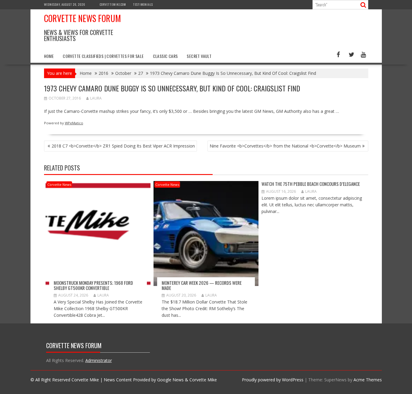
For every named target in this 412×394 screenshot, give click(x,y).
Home (49, 56)
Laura (96, 98)
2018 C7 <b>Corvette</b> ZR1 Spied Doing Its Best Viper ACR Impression (123, 146)
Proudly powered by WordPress (272, 380)
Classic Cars (165, 56)
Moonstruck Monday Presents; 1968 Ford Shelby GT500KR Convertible (93, 285)
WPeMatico (74, 123)
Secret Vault (199, 56)
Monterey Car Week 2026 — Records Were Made (202, 285)
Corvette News (59, 184)
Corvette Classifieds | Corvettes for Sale (103, 56)
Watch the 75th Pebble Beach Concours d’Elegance (310, 183)
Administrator (98, 360)
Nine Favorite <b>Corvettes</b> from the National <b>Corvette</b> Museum (285, 146)
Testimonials (143, 4)
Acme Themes (367, 380)
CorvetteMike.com (113, 4)
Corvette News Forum (82, 18)
